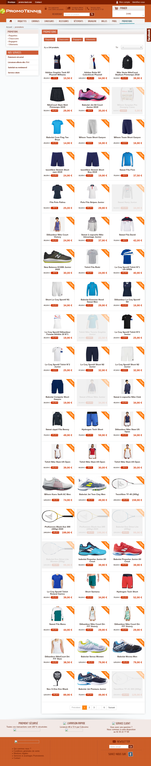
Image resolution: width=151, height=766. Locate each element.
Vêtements (78, 21)
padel (114, 21)
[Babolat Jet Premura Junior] (92, 678)
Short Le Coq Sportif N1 (57, 300)
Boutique (11, 2)
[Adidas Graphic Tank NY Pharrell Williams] (57, 62)
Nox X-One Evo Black (57, 689)
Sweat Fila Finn (127, 170)
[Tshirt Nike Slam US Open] (57, 451)
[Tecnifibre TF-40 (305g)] (127, 483)
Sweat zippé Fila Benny (57, 429)
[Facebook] (130, 754)
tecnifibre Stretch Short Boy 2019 (92, 171)
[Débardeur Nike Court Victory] (57, 224)
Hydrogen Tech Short (92, 429)
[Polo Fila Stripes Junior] (92, 191)
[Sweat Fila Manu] (57, 613)
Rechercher (57, 14)
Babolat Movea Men (127, 657)
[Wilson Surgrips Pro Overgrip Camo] (127, 100)
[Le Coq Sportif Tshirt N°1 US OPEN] (127, 256)
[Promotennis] (22, 11)
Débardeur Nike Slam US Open (127, 430)
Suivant (111, 707)
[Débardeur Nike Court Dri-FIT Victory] (92, 613)
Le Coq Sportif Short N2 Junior (92, 365)
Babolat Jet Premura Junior (92, 689)
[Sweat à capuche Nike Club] (127, 386)
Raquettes (22, 21)
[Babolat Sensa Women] (92, 646)
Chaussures (49, 21)
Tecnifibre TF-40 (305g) (127, 494)
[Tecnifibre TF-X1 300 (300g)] (127, 684)
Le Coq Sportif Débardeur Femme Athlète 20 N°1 (57, 333)
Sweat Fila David (127, 235)
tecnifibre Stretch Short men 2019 (57, 171)
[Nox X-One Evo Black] (57, 678)
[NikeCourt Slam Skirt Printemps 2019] (57, 94)
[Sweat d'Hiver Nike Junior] (92, 392)
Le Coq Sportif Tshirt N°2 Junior (127, 333)
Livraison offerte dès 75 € (18, 62)
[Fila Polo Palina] (57, 191)
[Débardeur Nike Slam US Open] (127, 419)
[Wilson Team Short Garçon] (92, 126)
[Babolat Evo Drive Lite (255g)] (127, 522)
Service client (13, 73)
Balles (104, 21)
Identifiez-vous (138, 2)
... (99, 707)
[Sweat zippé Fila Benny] (57, 419)
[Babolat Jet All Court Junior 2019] (92, 94)
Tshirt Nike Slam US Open (57, 462)
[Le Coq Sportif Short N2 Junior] (92, 354)
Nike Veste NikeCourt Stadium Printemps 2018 (127, 73)
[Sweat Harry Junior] (127, 198)
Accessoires (64, 21)
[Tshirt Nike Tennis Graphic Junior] (92, 327)
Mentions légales (21, 753)
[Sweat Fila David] (127, 224)
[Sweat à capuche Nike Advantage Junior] (92, 224)
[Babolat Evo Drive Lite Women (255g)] (57, 554)
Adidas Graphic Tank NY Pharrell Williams (57, 73)
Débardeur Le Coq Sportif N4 (127, 301)
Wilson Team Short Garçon (92, 137)
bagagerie (92, 21)
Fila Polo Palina (57, 202)
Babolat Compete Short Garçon (57, 398)
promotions (127, 21)
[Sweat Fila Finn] (127, 159)
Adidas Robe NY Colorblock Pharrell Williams (92, 74)
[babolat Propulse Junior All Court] (92, 548)
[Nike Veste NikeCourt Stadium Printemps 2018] (127, 62)
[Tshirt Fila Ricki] (92, 256)
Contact (38, 2)
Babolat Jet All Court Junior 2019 (92, 106)
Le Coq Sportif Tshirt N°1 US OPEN (127, 268)
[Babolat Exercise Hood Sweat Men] (92, 289)
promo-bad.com (25, 2)
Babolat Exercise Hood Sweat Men (92, 301)
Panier (123, 8)
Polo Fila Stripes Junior (92, 202)
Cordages (35, 21)
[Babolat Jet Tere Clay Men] (92, 483)
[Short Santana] (92, 581)
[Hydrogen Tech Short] (92, 419)
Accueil (9, 27)
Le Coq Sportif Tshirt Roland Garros (57, 593)
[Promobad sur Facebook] (149, 35)
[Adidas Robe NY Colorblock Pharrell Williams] (92, 62)
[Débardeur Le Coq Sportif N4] (127, 289)
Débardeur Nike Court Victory (57, 236)
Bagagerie (13, 41)
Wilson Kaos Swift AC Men (57, 494)
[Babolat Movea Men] (127, 646)
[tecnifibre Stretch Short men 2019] (57, 159)
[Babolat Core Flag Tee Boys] (57, 126)
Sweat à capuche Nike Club (127, 397)
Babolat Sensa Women (92, 657)
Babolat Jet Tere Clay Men (92, 494)
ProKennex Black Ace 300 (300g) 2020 (57, 528)
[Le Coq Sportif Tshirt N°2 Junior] (127, 321)
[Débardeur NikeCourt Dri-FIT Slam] (57, 646)
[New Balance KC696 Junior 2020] (57, 256)
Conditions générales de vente (27, 751)
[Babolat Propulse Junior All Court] (127, 548)
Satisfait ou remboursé (17, 68)
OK (130, 746)
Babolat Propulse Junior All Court (127, 560)
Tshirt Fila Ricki (92, 267)
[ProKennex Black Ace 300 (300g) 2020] (57, 516)
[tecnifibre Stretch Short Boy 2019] (92, 159)
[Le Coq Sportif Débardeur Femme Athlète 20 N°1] (57, 321)
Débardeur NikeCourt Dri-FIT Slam (57, 658)
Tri (117, 47)
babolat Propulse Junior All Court (92, 560)
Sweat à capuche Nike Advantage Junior (92, 236)
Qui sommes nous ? (22, 749)
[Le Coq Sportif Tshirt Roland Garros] (57, 581)
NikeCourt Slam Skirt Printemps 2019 (57, 106)
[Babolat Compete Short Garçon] (57, 386)
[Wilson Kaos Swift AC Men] (57, 483)
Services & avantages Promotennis (29, 756)
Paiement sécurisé (16, 57)
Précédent (76, 707)
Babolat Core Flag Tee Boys (57, 138)
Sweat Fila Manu (57, 624)
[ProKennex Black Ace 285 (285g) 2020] (92, 522)
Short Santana (92, 592)
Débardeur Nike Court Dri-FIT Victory (92, 625)
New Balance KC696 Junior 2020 (57, 268)
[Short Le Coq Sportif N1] (57, 289)
